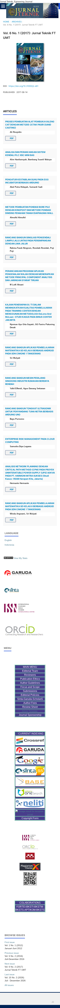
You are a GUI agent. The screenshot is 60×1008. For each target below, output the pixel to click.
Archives (17, 21)
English (8, 540)
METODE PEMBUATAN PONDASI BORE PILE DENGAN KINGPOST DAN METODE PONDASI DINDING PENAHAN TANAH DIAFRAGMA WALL (29, 210)
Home (6, 21)
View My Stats (20, 558)
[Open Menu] (3, 6)
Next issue (10, 963)
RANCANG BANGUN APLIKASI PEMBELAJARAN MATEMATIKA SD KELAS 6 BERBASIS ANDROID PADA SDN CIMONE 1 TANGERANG (29, 350)
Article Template (30, 711)
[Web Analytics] (8, 558)
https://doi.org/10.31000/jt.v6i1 (23, 86)
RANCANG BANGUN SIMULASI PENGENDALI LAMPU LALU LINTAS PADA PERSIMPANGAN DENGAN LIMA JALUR (28, 240)
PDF (11, 138)
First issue (10, 942)
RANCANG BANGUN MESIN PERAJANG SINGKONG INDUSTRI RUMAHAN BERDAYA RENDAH (27, 381)
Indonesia (9, 545)
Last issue (9, 974)
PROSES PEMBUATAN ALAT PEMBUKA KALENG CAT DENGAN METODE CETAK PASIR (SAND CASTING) (29, 124)
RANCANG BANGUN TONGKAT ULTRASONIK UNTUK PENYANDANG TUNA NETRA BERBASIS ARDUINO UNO (29, 411)
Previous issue (12, 953)
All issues (9, 985)
